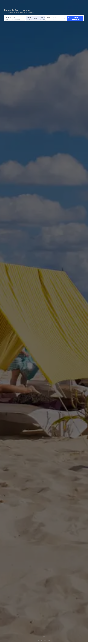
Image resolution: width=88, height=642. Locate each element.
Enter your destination (11, 17)
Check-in (29, 17)
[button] (76, 2)
